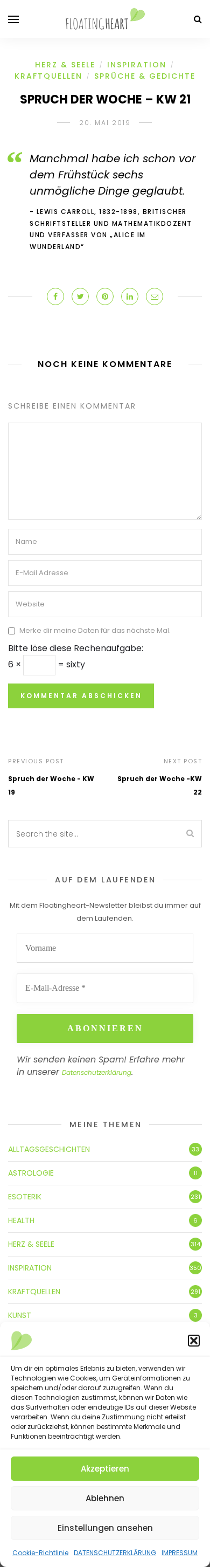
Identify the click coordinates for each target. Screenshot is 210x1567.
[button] (193, 1340)
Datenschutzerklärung (96, 1072)
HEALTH (21, 1220)
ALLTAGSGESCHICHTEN (49, 1149)
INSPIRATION (136, 64)
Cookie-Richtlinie (40, 1552)
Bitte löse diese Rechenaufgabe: (75, 648)
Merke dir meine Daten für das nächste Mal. (95, 630)
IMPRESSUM (180, 1552)
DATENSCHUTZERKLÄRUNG (115, 1552)
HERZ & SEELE (65, 64)
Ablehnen (105, 1498)
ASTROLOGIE (31, 1173)
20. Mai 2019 (105, 122)
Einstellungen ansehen (105, 1528)
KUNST (19, 1315)
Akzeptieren (105, 1468)
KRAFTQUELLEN (48, 76)
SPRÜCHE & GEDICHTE (144, 76)
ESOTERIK (24, 1196)
